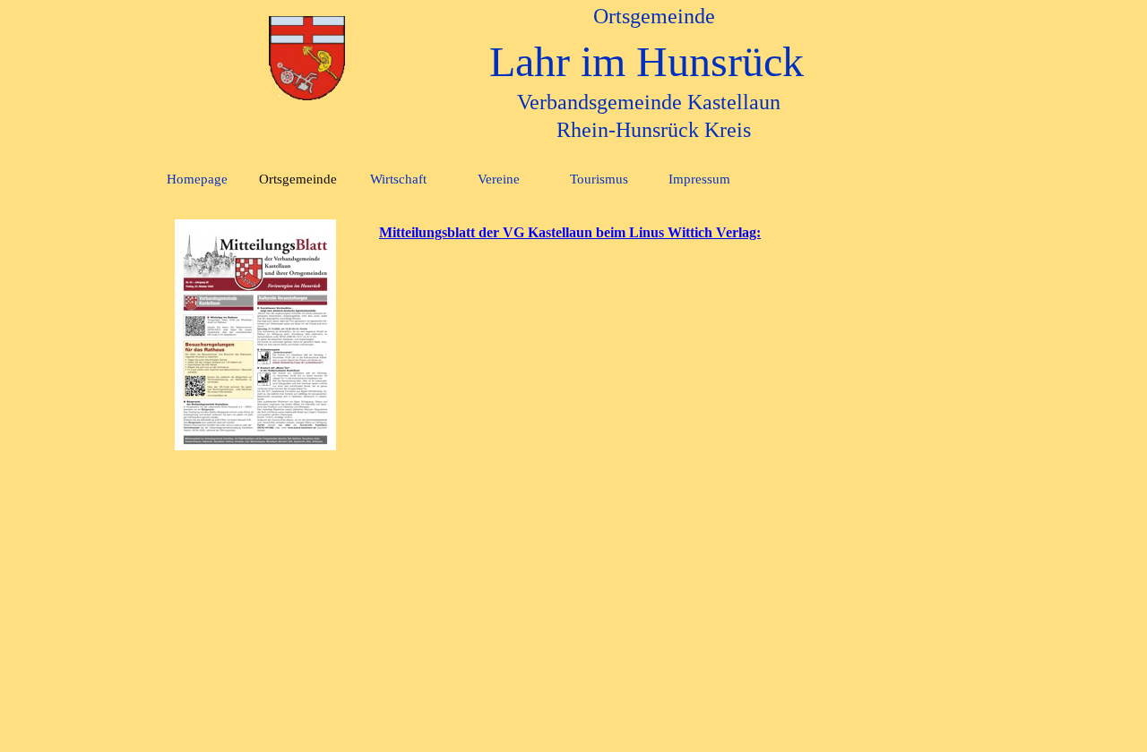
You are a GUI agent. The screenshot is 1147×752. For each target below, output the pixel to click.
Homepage (197, 179)
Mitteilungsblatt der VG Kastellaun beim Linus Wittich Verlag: (570, 232)
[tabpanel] (679, 231)
